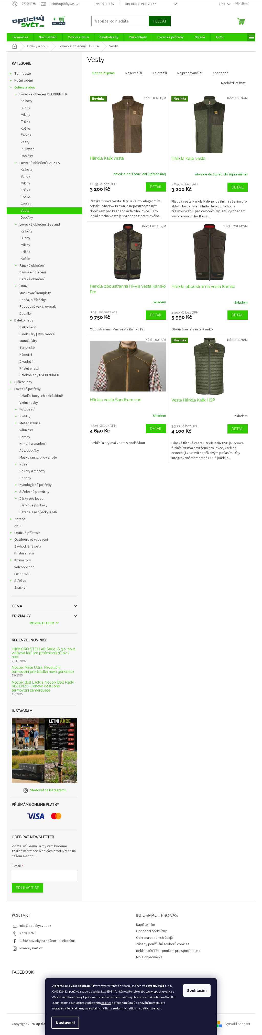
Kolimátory (22, 560)
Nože (23, 464)
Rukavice (28, 149)
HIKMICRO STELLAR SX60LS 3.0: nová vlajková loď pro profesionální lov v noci (43, 653)
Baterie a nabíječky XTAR (38, 512)
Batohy (24, 437)
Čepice (26, 135)
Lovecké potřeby (27, 389)
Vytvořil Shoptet (237, 1024)
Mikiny (25, 114)
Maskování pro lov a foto (38, 457)
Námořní (25, 354)
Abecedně (220, 73)
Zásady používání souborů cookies (162, 944)
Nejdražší (159, 73)
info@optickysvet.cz (35, 925)
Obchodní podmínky (140, 4)
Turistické (27, 347)
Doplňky (27, 156)
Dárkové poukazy (34, 505)
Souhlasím (197, 990)
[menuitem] (20, 37)
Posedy (25, 478)
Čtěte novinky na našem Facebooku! (47, 940)
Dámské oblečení (32, 272)
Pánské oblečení (32, 265)
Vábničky (26, 430)
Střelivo (20, 580)
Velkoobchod (24, 567)
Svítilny (24, 416)
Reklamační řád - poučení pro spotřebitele (168, 950)
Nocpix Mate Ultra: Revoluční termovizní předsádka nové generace (43, 669)
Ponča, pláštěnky (32, 300)
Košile (25, 128)
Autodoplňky (29, 450)
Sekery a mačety (32, 471)
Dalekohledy (23, 320)
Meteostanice (30, 423)
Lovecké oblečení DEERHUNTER (43, 94)
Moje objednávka (149, 957)
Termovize (22, 73)
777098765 (27, 933)
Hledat (160, 21)
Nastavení (65, 1023)
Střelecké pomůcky (34, 491)
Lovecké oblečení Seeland (39, 224)
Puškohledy (23, 382)
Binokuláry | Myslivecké (37, 334)
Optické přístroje (27, 533)
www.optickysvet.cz (159, 991)
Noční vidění (23, 80)
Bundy (25, 107)
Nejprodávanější (189, 73)
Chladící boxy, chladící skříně (41, 395)
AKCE (18, 526)
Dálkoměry (27, 327)
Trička (25, 121)
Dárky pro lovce (31, 498)
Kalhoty (26, 101)
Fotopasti (26, 409)
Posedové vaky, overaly (38, 306)
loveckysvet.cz (31, 948)
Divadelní (26, 361)
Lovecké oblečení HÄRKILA (39, 162)
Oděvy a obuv (25, 87)
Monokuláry (28, 340)
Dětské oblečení (32, 279)
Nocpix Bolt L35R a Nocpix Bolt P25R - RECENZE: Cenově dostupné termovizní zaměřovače (44, 686)
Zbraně (19, 519)
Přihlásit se (27, 888)
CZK (222, 4)
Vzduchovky (28, 402)
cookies (96, 991)
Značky (19, 587)
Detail (156, 187)
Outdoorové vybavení (31, 539)
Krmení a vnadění (32, 443)
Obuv (23, 286)
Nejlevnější (133, 73)
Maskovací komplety (35, 293)
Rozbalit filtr (42, 623)
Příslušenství (29, 368)
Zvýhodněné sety (27, 546)
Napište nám (105, 4)
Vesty (25, 142)
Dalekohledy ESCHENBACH (39, 375)
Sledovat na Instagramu (48, 790)
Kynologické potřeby (35, 484)
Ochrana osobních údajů (154, 937)
